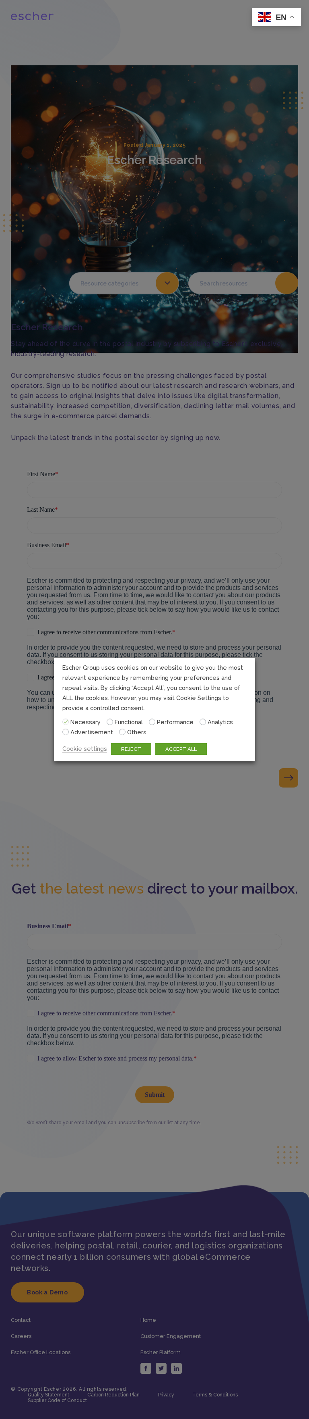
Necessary (85, 722)
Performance (175, 722)
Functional (129, 722)
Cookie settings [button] (84, 748)
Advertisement (91, 732)
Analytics (220, 722)
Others (136, 732)
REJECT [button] (131, 749)
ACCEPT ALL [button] (181, 749)
